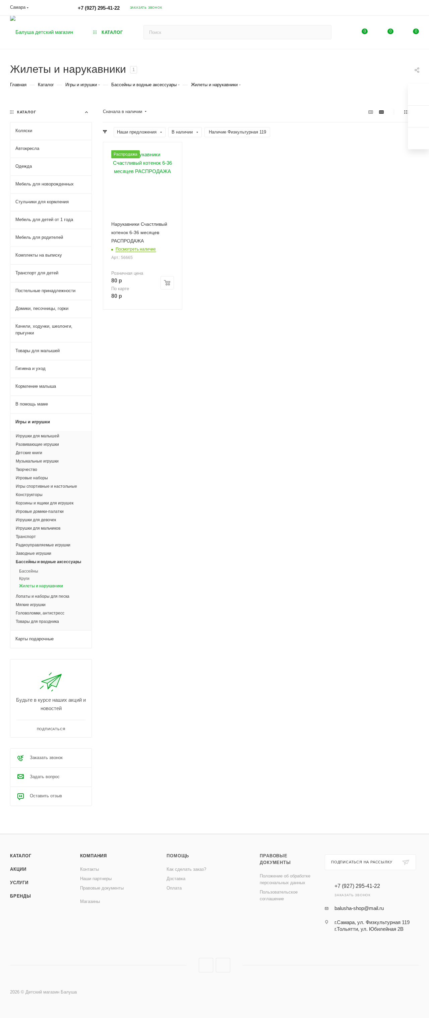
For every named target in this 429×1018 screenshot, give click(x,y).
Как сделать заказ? (186, 869)
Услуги (19, 882)
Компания (93, 855)
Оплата (174, 888)
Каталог (21, 855)
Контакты (89, 869)
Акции (18, 869)
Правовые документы (102, 888)
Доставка (176, 878)
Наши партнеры (96, 878)
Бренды (20, 896)
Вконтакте (206, 965)
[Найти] (323, 32)
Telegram (223, 965)
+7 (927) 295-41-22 (99, 8)
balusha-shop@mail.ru (359, 908)
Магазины (90, 901)
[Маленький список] (370, 111)
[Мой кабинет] (416, 9)
